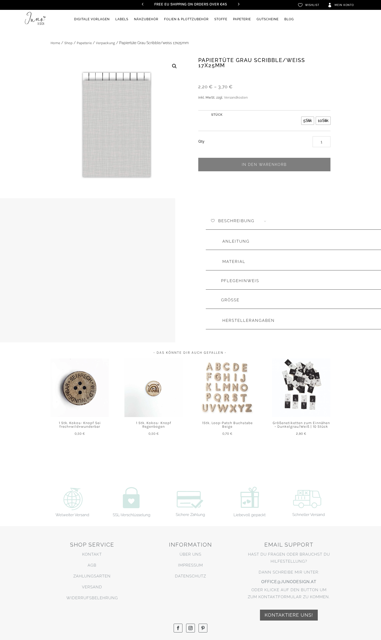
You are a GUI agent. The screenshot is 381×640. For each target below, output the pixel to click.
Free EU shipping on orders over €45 (190, 4)
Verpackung (105, 43)
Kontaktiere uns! (289, 615)
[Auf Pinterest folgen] (203, 628)
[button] (174, 66)
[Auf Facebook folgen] (178, 628)
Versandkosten (236, 97)
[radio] (307, 121)
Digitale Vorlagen (92, 19)
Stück (217, 115)
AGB (92, 565)
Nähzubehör (146, 19)
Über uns (190, 554)
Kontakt (92, 554)
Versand (92, 587)
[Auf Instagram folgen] (190, 628)
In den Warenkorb (264, 164)
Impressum (190, 565)
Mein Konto (344, 5)
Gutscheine (268, 19)
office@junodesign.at (288, 581)
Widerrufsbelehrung (92, 598)
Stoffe (220, 19)
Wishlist (312, 5)
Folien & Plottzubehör (186, 19)
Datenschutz (190, 576)
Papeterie (242, 19)
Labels (121, 19)
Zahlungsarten (92, 576)
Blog (289, 19)
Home (55, 43)
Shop (68, 43)
